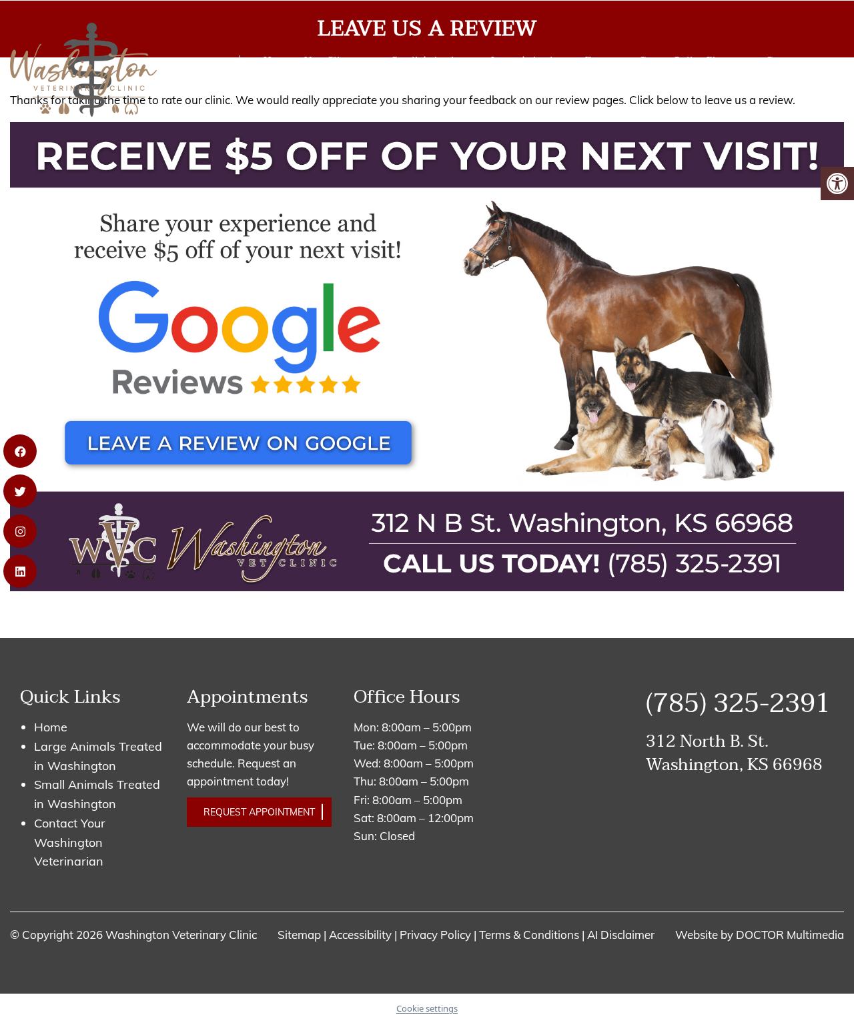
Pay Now (283, 86)
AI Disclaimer (621, 935)
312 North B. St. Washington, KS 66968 (734, 753)
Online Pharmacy (713, 60)
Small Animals (425, 60)
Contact (784, 60)
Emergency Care (622, 60)
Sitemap (299, 935)
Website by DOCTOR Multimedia (759, 935)
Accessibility (360, 935)
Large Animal (522, 60)
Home (277, 60)
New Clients (332, 60)
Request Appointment (259, 812)
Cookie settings (427, 1008)
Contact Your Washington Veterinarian (69, 842)
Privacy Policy (437, 935)
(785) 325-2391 (184, 74)
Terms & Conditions (530, 935)
